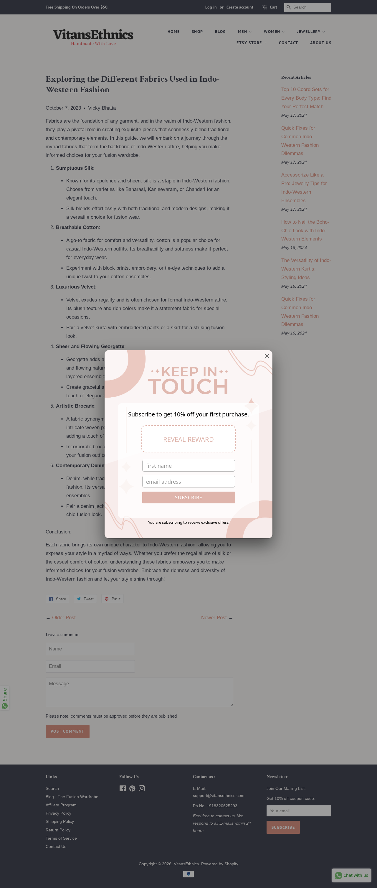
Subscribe (188, 497)
